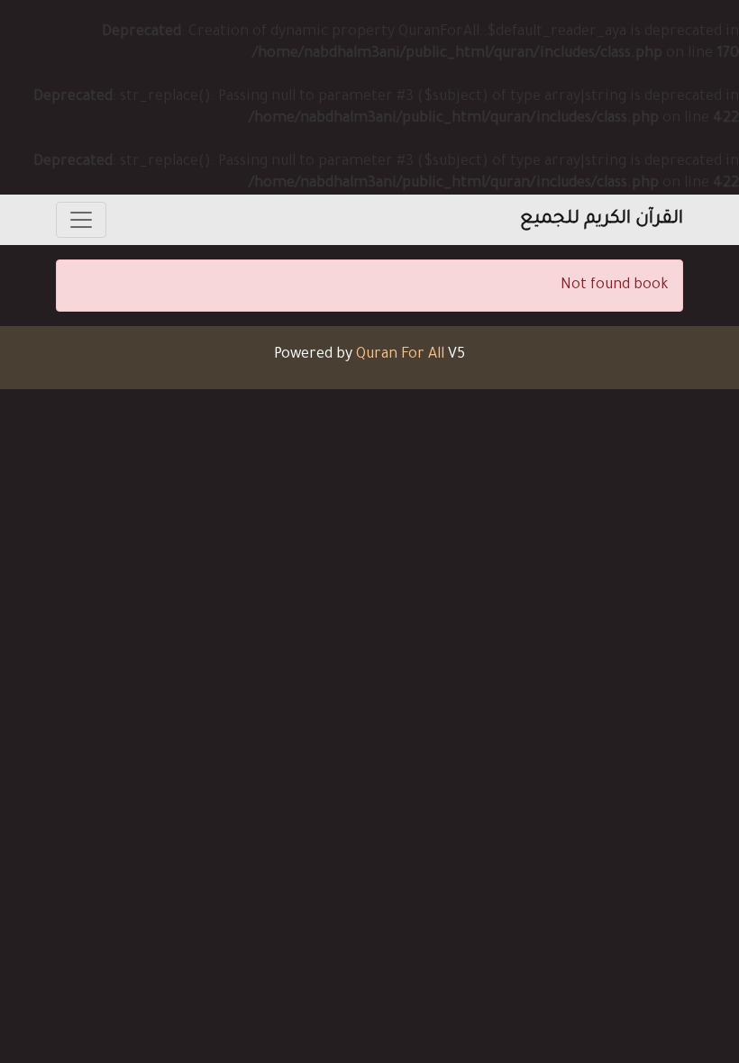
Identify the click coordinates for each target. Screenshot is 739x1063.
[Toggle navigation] (81, 220)
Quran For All (400, 355)
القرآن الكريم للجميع (601, 220)
